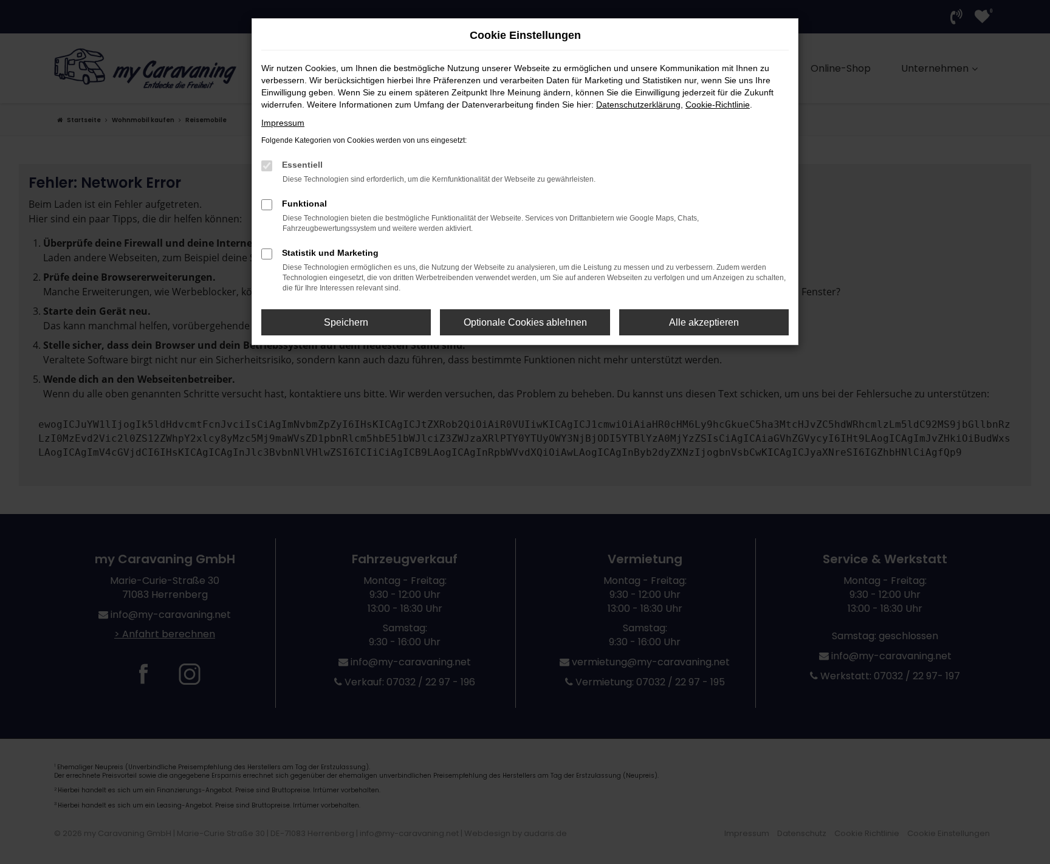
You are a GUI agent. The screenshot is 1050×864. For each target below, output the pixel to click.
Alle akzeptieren (704, 322)
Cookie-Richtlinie (717, 104)
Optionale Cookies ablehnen (525, 322)
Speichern (346, 322)
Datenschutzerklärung (638, 104)
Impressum (282, 123)
